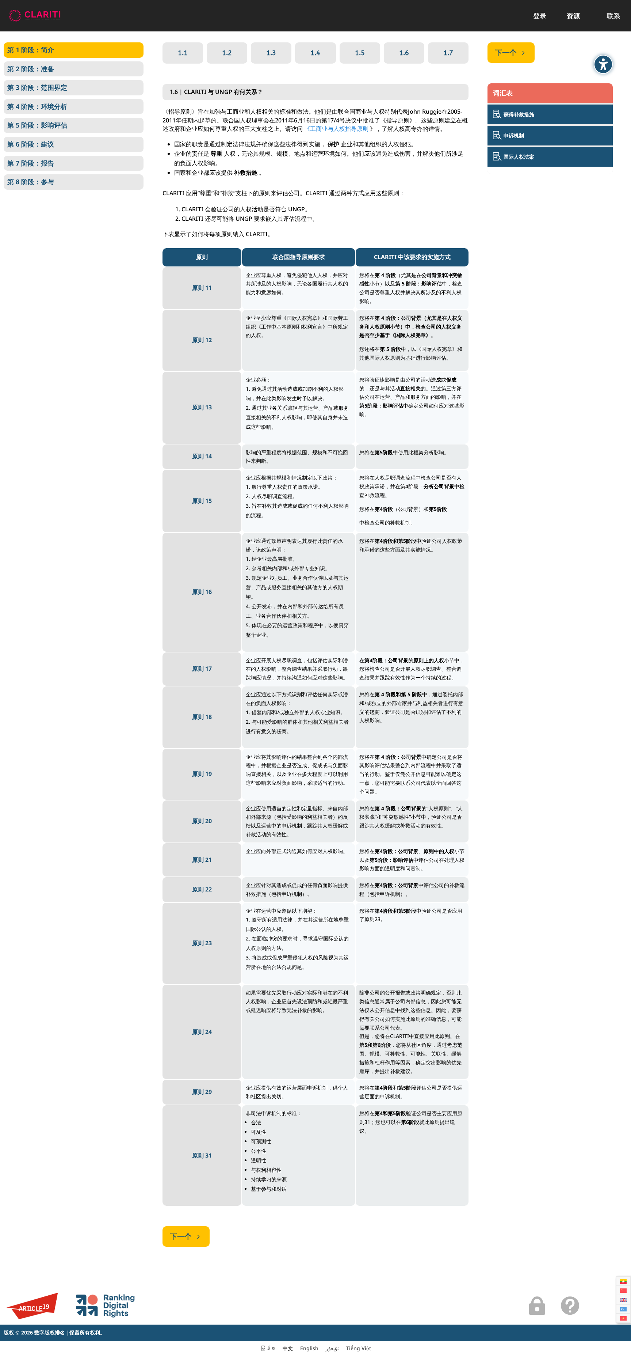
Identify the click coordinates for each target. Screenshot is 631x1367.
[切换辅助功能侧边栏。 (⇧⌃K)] (603, 64)
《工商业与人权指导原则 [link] (336, 129)
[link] (34, 15)
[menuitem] (539, 15)
